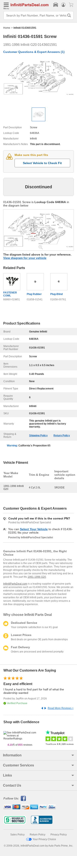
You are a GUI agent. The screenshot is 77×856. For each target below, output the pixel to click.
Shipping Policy (38, 435)
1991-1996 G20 (37, 576)
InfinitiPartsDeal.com (15, 583)
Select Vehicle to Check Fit (42, 163)
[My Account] (63, 4)
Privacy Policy (58, 834)
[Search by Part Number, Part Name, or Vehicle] (69, 15)
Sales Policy (17, 834)
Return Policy (61, 435)
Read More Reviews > (61, 708)
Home (6, 27)
